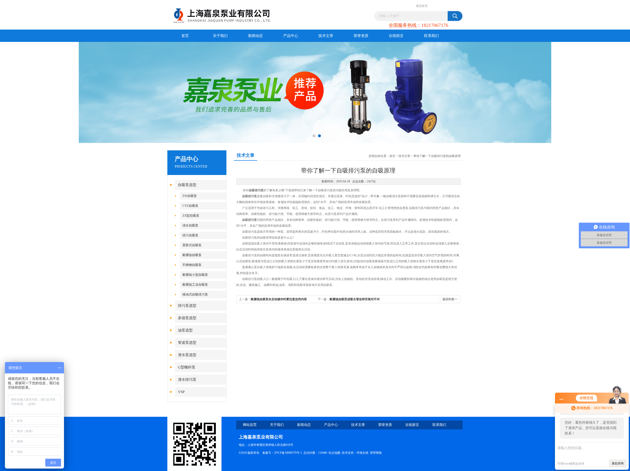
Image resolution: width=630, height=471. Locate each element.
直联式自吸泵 (192, 245)
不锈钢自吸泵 (192, 265)
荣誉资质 (361, 36)
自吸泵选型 (187, 185)
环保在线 (362, 452)
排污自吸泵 (190, 235)
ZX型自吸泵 (190, 215)
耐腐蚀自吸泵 (192, 255)
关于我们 (220, 36)
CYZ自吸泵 (190, 206)
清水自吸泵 (190, 225)
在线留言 (396, 36)
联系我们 (431, 36)
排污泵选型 (187, 306)
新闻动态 (255, 36)
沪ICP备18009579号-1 (288, 452)
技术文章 (325, 36)
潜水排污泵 (187, 380)
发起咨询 (618, 463)
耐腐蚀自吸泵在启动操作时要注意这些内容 (279, 299)
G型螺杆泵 (186, 367)
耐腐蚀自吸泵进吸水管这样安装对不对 (355, 299)
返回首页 (422, 6)
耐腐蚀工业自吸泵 (195, 284)
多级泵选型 (187, 318)
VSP (181, 392)
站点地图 (334, 452)
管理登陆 (376, 452)
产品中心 (290, 36)
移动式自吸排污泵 (195, 294)
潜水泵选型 (187, 355)
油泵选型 (185, 330)
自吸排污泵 (256, 190)
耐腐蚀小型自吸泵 (195, 275)
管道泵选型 (187, 343)
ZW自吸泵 (189, 196)
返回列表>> (450, 299)
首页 (185, 36)
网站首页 (250, 425)
